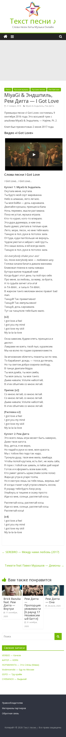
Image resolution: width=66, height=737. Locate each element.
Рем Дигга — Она (52, 600)
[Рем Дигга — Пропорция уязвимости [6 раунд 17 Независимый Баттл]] (33, 587)
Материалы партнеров (14, 708)
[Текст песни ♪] (5, 36)
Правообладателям (12, 702)
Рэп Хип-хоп (54, 89)
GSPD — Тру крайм (12, 674)
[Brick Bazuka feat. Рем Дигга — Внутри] (12, 587)
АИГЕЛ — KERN (10, 660)
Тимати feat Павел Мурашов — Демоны (34, 565)
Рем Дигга (49, 106)
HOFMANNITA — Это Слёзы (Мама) (20, 664)
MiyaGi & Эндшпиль (35, 106)
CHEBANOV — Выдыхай (14, 679)
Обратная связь (10, 713)
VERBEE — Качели (11, 655)
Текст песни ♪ (33, 21)
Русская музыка (21, 89)
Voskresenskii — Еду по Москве (18, 669)
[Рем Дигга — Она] (54, 587)
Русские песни (38, 89)
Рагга (8, 89)
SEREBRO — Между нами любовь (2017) (30, 552)
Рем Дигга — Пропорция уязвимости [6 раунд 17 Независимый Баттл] (32, 608)
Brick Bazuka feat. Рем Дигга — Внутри (12, 603)
